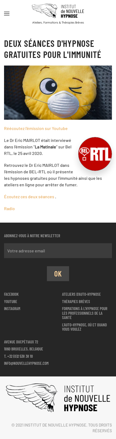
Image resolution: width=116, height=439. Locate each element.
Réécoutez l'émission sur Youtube (36, 128)
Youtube (10, 301)
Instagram (12, 308)
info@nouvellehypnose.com (26, 363)
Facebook (11, 294)
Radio (9, 208)
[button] (6, 13)
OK (58, 273)
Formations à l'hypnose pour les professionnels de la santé (84, 313)
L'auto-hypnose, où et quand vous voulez (84, 327)
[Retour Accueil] (58, 13)
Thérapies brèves (76, 301)
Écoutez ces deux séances (29, 196)
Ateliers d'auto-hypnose (81, 294)
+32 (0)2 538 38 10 (20, 356)
